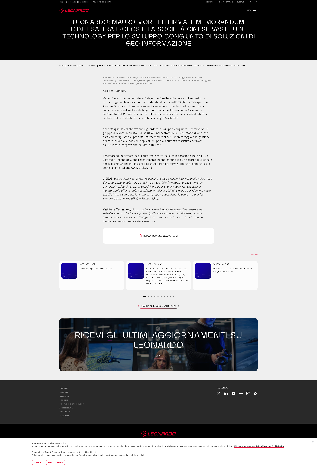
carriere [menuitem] (63, 392)
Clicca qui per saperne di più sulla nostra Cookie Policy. (259, 446)
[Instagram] (248, 393)
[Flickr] (241, 393)
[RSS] (256, 393)
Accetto (37, 462)
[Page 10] (173, 296)
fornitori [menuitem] (64, 416)
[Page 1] (144, 296)
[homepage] (74, 10)
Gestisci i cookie (55, 462)
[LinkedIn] (226, 393)
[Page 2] (148, 296)
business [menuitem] (63, 400)
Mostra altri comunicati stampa (158, 306)
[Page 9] (170, 296)
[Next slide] (256, 254)
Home (61, 66)
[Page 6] (161, 296)
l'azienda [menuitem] (63, 388)
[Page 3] (151, 296)
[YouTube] (233, 393)
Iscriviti (158, 356)
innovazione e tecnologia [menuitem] (71, 404)
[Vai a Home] (158, 434)
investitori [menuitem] (65, 412)
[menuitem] (210, 1)
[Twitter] (218, 393)
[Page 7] (164, 296)
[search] (257, 1)
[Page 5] (158, 296)
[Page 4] (155, 296)
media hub (71, 66)
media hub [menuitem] (64, 396)
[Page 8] (167, 296)
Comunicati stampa (87, 66)
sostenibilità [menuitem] (66, 408)
